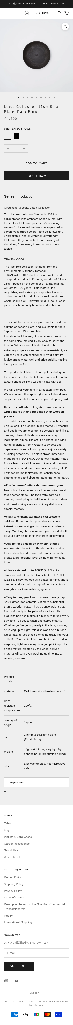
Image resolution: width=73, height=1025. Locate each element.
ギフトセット (12, 857)
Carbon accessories (17, 843)
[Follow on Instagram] (6, 981)
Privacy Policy (13, 890)
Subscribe (19, 966)
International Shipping (18, 922)
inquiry (8, 915)
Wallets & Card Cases (18, 836)
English (35, 993)
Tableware (10, 823)
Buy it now (36, 175)
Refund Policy (13, 877)
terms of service (14, 897)
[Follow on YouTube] (17, 981)
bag (6, 830)
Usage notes (15, 782)
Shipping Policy (14, 884)
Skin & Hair (11, 850)
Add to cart (36, 163)
